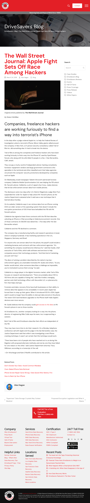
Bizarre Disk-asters (10, 442)
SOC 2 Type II (50, 432)
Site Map (7, 468)
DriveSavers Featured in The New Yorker (62, 476)
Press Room (8, 435)
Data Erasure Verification (33, 445)
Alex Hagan (24, 77)
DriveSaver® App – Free (12, 463)
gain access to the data (44, 305)
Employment (8, 445)
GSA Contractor (51, 440)
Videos (69, 92)
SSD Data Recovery (31, 440)
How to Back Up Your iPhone (14, 376)
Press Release (72, 90)
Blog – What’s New (10, 458)
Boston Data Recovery (32, 474)
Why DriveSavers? (10, 432)
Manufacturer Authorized (54, 437)
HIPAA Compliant (52, 442)
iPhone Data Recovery (32, 435)
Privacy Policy (9, 466)
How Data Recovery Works (58, 473)
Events (69, 82)
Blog (16, 31)
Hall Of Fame (71, 85)
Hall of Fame (8, 440)
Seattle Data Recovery (32, 472)
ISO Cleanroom (51, 435)
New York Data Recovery (33, 459)
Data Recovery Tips (11, 460)
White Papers (72, 95)
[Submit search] (83, 68)
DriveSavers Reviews (74, 79)
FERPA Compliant (52, 445)
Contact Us (71, 435)
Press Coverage (72, 87)
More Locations (30, 482)
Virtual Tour (8, 437)
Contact (77, 6)
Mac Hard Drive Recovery (34, 442)
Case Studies (71, 74)
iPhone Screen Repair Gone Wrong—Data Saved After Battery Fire (28, 373)
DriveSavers (8, 31)
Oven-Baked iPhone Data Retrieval (16, 369)
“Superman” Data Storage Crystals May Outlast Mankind (22, 399)
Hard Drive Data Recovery (34, 432)
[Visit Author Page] (9, 387)
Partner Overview (10, 455)
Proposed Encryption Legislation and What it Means (65, 399)
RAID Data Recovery (32, 437)
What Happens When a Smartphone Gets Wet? (64, 466)
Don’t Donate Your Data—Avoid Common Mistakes (22, 366)
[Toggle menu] (86, 6)
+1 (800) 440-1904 (73, 432)
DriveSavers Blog (73, 77)
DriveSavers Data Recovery (29, 493)
